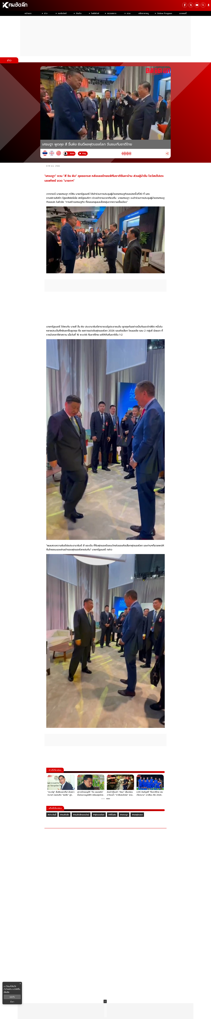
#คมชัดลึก (64, 814)
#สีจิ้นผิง (112, 814)
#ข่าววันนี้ (52, 814)
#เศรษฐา (124, 814)
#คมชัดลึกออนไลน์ (81, 814)
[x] (190, 5)
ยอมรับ (12, 997)
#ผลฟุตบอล (137, 814)
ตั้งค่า (12, 1002)
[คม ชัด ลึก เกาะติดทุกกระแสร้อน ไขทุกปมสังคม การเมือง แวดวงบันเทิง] (105, 5)
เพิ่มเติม (6, 992)
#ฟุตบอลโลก (98, 814)
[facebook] (184, 5)
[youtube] (197, 5)
